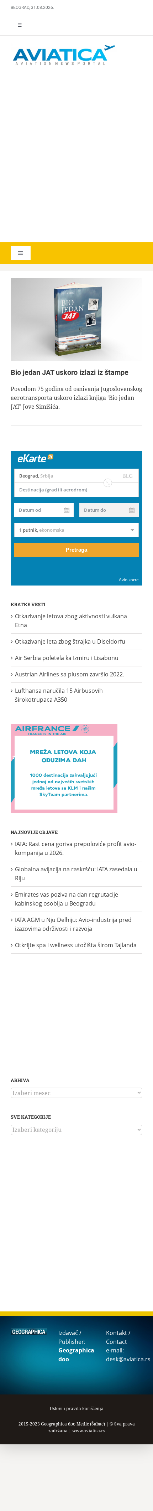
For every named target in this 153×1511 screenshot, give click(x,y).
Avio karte (129, 580)
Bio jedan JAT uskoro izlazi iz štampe (69, 372)
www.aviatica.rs (88, 1431)
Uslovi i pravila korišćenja (77, 1409)
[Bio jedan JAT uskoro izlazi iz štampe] (76, 319)
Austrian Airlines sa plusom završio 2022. (69, 674)
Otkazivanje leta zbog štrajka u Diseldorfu (70, 641)
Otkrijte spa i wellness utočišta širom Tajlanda (76, 945)
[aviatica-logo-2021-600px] (64, 46)
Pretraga (76, 550)
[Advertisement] (76, 155)
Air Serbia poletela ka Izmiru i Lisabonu (66, 658)
